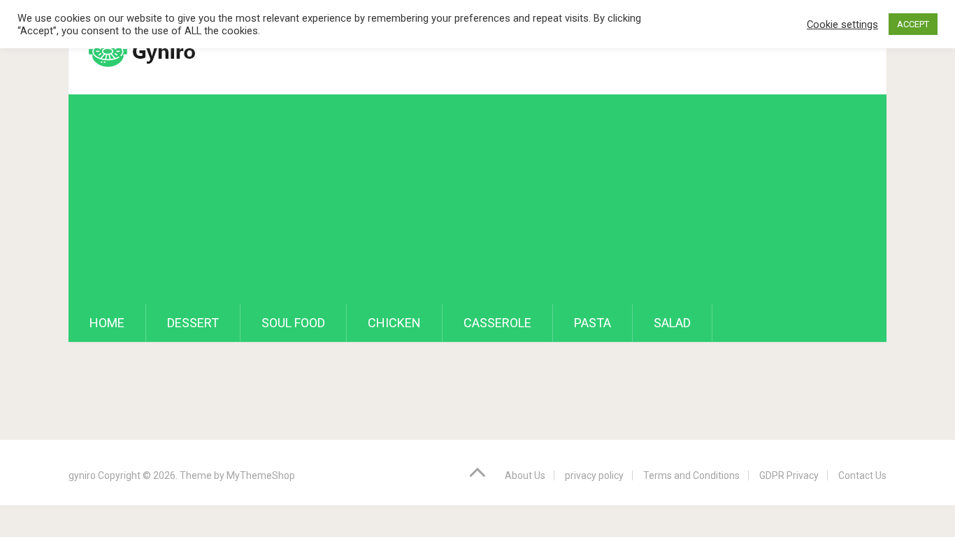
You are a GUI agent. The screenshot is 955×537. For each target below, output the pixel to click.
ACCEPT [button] (913, 24)
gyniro (82, 475)
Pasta (592, 322)
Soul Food (293, 322)
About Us (525, 475)
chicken (394, 322)
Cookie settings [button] (842, 24)
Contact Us (862, 475)
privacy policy (594, 475)
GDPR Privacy (789, 475)
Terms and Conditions (691, 475)
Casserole (497, 322)
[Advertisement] (477, 199)
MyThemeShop (261, 475)
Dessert (193, 322)
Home (106, 322)
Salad (672, 322)
